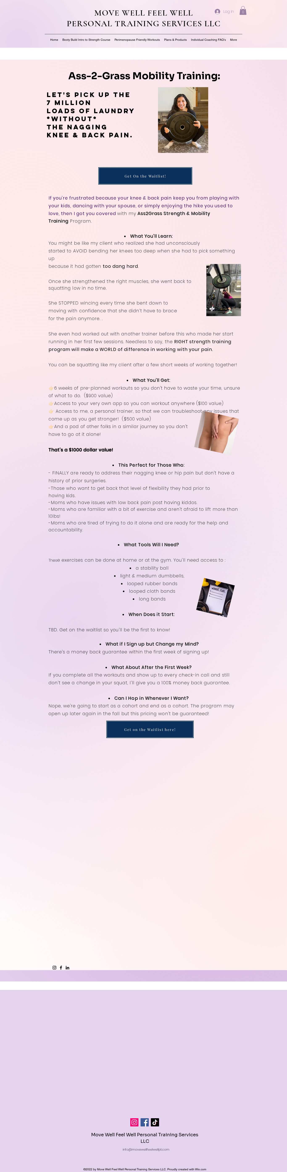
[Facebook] (60, 967)
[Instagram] (54, 967)
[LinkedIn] (67, 967)
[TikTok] (155, 1122)
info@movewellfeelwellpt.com (146, 1149)
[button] (243, 10)
